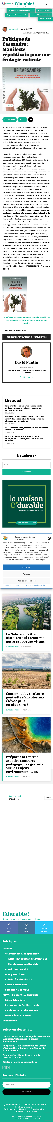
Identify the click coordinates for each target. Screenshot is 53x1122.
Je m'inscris (26, 1092)
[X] (33, 377)
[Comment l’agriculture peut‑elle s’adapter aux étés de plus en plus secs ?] (26, 671)
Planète (8, 105)
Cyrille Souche (12, 647)
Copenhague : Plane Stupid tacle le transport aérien (21, 1056)
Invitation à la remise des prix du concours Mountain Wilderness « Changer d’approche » (26, 1039)
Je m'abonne (26, 472)
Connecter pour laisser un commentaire (27, 337)
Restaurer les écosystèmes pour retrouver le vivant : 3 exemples (26, 428)
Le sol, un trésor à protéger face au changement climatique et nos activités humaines (24, 438)
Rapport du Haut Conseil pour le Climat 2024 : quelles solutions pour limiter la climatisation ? (24, 1048)
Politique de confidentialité (35, 585)
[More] (30, 119)
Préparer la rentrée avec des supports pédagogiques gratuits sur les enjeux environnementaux (23, 408)
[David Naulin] (5, 29)
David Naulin (13, 29)
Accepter (26, 567)
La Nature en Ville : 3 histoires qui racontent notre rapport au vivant (25, 637)
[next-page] (7, 1067)
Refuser (26, 574)
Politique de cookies (13, 585)
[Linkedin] (29, 377)
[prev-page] (4, 1067)
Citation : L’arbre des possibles (19, 1062)
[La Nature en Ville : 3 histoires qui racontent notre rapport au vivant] (26, 612)
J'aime (9, 922)
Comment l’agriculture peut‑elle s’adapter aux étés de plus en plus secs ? (25, 699)
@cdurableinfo (15, 796)
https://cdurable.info (26, 367)
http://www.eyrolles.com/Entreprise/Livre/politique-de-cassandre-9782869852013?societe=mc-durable (26, 320)
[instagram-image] (13, 816)
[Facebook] (20, 377)
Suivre (48, 798)
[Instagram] (24, 377)
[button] (49, 538)
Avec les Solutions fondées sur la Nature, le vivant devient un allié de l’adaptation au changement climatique (26, 418)
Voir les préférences (27, 581)
